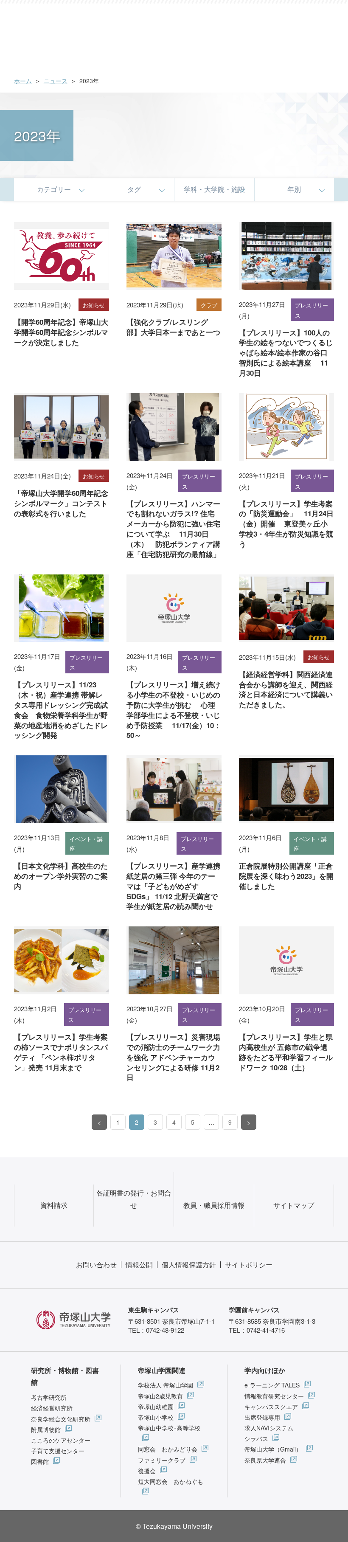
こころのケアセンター (60, 1440)
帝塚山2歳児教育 (160, 1396)
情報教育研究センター (274, 1396)
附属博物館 (46, 1429)
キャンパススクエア (271, 1406)
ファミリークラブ (161, 1460)
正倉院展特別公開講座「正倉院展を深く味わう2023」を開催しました (286, 876)
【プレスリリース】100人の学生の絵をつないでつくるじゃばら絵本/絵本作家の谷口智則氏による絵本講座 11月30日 (286, 352)
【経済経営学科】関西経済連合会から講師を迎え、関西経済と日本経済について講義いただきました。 (286, 689)
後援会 (147, 1470)
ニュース (55, 80)
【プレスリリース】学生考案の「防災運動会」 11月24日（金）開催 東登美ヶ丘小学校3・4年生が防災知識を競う (286, 523)
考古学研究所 (49, 1397)
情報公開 (139, 1264)
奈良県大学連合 (265, 1460)
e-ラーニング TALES (272, 1385)
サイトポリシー (248, 1264)
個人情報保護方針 (189, 1264)
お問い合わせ (96, 1264)
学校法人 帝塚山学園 (165, 1385)
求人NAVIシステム (268, 1428)
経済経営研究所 (52, 1408)
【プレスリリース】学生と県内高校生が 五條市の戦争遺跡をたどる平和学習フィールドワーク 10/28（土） (286, 1052)
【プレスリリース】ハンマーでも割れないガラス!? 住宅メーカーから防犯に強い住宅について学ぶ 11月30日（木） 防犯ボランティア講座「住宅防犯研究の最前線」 (173, 528)
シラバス (256, 1438)
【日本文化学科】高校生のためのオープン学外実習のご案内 (61, 876)
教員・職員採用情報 (213, 1205)
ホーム (23, 80)
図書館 (40, 1461)
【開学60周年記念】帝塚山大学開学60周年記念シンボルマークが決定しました (61, 332)
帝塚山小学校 (156, 1417)
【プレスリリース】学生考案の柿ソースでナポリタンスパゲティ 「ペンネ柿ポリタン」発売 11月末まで (61, 1052)
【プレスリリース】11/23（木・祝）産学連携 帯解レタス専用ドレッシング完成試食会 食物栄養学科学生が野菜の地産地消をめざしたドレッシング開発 (61, 709)
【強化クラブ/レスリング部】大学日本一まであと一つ (173, 327)
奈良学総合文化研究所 (60, 1419)
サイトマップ (293, 1205)
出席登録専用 (262, 1417)
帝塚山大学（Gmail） (273, 1449)
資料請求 (53, 1205)
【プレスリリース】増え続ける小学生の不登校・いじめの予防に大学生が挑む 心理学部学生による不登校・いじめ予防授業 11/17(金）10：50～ (173, 709)
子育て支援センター (57, 1450)
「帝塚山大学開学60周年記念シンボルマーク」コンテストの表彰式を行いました (61, 503)
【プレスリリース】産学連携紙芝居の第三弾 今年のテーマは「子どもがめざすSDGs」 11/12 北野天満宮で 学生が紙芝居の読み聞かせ (173, 886)
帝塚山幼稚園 (156, 1406)
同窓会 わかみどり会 (167, 1449)
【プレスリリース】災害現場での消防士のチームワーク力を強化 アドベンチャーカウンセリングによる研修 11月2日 (173, 1057)
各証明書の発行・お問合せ (133, 1199)
